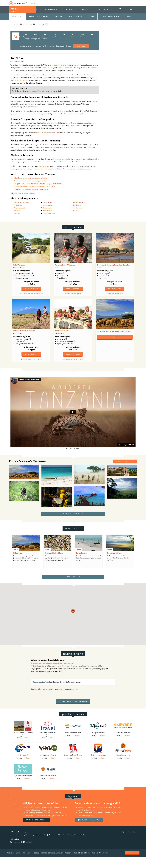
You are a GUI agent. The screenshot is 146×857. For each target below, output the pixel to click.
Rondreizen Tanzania (21, 202)
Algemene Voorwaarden (39, 835)
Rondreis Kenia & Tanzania (65, 265)
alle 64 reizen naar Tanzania (25, 193)
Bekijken (114, 337)
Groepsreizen (48, 205)
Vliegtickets (18, 205)
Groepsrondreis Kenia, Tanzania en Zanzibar (113, 265)
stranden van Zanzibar (63, 159)
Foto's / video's (75, 16)
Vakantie (17, 210)
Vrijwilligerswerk (79, 202)
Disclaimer (75, 835)
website (27, 737)
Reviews (58, 16)
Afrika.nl (16, 25)
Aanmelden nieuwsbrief (36, 820)
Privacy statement (63, 835)
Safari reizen (47, 202)
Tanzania (28, 25)
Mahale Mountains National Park (47, 132)
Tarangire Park (48, 123)
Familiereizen (77, 208)
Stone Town (21, 80)
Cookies (83, 835)
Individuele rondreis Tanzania (24, 330)
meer (18, 737)
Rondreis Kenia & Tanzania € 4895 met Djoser (31, 180)
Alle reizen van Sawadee (114, 293)
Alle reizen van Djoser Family (73, 359)
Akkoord (132, 852)
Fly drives (17, 213)
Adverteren (14, 835)
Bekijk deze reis (31, 288)
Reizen (91, 16)
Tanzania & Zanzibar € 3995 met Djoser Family (31, 189)
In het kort (17, 16)
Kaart (128, 16)
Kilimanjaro (49, 67)
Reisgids (41, 25)
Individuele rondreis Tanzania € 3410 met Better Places (34, 186)
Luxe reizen (47, 208)
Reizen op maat (19, 208)
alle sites (34, 3)
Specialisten (77, 205)
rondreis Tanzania (38, 91)
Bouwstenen (47, 210)
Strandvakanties (49, 213)
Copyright (52, 835)
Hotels (75, 210)
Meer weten (103, 853)
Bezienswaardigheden (38, 16)
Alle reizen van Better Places (31, 359)
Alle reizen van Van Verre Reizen (31, 293)
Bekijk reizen (81, 46)
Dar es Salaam (44, 166)
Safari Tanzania (19, 265)
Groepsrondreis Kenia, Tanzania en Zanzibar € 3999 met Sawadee (38, 183)
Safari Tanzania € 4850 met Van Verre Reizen (30, 178)
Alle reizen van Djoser (73, 293)
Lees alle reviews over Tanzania (73, 701)
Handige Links (24, 835)
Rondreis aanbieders (110, 16)
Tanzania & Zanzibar (62, 330)
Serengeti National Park (61, 65)
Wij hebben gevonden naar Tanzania (114, 331)
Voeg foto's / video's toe (125, 461)
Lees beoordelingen (63, 46)
